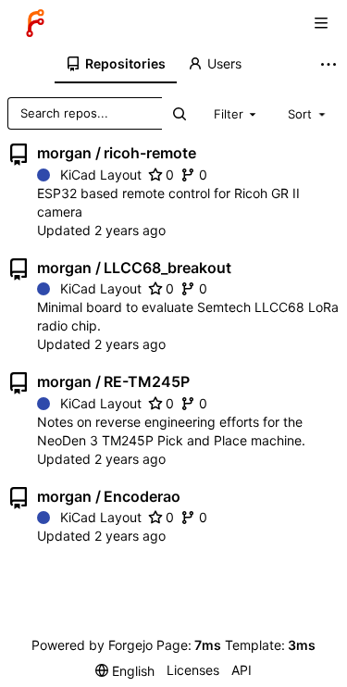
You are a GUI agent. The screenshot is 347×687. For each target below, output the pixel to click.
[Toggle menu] (321, 23)
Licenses (193, 670)
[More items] (331, 64)
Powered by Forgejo (92, 645)
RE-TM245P (147, 381)
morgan (64, 153)
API (241, 670)
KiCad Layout (101, 174)
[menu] (125, 671)
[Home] (35, 23)
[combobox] (237, 113)
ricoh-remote (150, 153)
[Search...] (178, 113)
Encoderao (142, 496)
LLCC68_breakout (167, 267)
